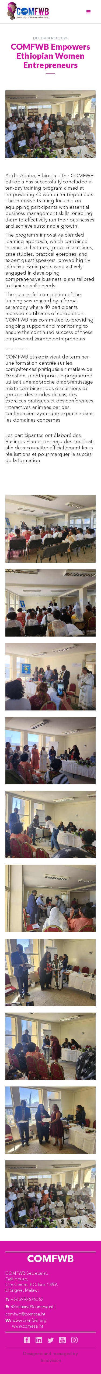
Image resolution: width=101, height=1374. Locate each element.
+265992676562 (27, 1299)
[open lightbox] (50, 529)
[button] (89, 12)
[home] (26, 12)
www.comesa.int (27, 1326)
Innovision (51, 1360)
